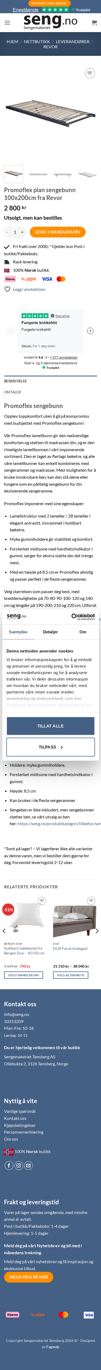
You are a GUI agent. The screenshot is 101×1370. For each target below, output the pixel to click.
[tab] (50, 392)
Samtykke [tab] (18, 632)
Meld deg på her (28, 1276)
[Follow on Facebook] (9, 1165)
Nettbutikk (37, 41)
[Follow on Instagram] (18, 1165)
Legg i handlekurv (58, 231)
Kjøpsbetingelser (20, 1125)
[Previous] (13, 113)
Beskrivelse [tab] (15, 381)
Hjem (12, 41)
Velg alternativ (70, 975)
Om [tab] (82, 632)
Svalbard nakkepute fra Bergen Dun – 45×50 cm (24, 950)
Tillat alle (50, 726)
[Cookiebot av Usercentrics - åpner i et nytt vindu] (72, 616)
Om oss (11, 1138)
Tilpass (47, 747)
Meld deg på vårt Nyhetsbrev (32, 1245)
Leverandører (72, 41)
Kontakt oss (15, 1118)
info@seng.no (16, 1014)
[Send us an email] (28, 1165)
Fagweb (52, 1346)
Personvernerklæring (23, 1131)
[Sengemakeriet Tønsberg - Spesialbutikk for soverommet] (51, 22)
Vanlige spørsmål (20, 1111)
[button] (7, 22)
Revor (50, 46)
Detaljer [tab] (50, 632)
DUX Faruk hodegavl (70, 948)
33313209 (13, 1021)
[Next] (88, 113)
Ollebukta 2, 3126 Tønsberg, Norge (36, 1063)
